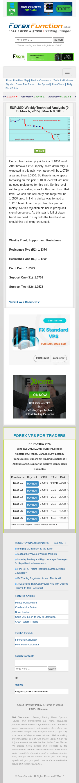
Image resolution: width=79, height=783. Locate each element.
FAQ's (32, 709)
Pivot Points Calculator (27, 644)
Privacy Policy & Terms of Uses (44, 705)
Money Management (26, 602)
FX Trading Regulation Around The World (39, 578)
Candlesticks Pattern (26, 607)
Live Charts (58, 84)
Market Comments (41, 80)
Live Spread (43, 84)
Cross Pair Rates (24, 84)
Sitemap (43, 709)
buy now (32, 483)
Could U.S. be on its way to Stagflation (35, 617)
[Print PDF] (39, 150)
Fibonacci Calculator (26, 639)
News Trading (22, 612)
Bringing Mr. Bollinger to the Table (34, 548)
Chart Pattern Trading (26, 621)
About (20, 705)
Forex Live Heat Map (17, 80)
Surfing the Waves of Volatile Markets (37, 554)
